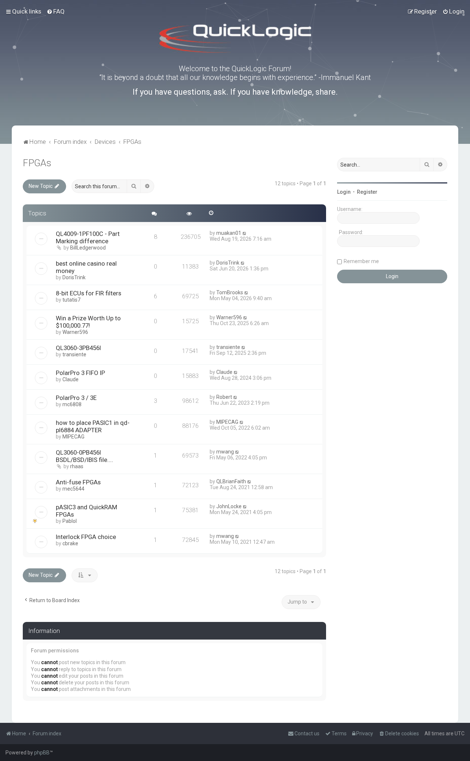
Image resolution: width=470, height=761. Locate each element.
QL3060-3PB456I (78, 348)
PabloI (69, 521)
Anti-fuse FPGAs (78, 482)
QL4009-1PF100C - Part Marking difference (88, 237)
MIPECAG (73, 437)
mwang (225, 452)
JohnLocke (229, 506)
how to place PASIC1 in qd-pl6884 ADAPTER (93, 426)
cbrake (70, 543)
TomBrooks (229, 292)
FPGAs (37, 163)
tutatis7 (71, 300)
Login (344, 192)
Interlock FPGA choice (86, 536)
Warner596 (75, 332)
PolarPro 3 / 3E (76, 397)
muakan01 (228, 233)
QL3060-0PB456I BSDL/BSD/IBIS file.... (84, 456)
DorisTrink (74, 277)
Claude (70, 379)
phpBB (42, 752)
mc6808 (72, 404)
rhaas (76, 466)
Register (367, 192)
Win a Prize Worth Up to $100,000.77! (88, 321)
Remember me (361, 261)
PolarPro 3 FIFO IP (80, 372)
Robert (224, 397)
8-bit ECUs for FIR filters (88, 293)
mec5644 (73, 489)
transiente (74, 354)
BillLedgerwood (88, 248)
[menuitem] (56, 11)
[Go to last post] (244, 233)
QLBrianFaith (231, 481)
